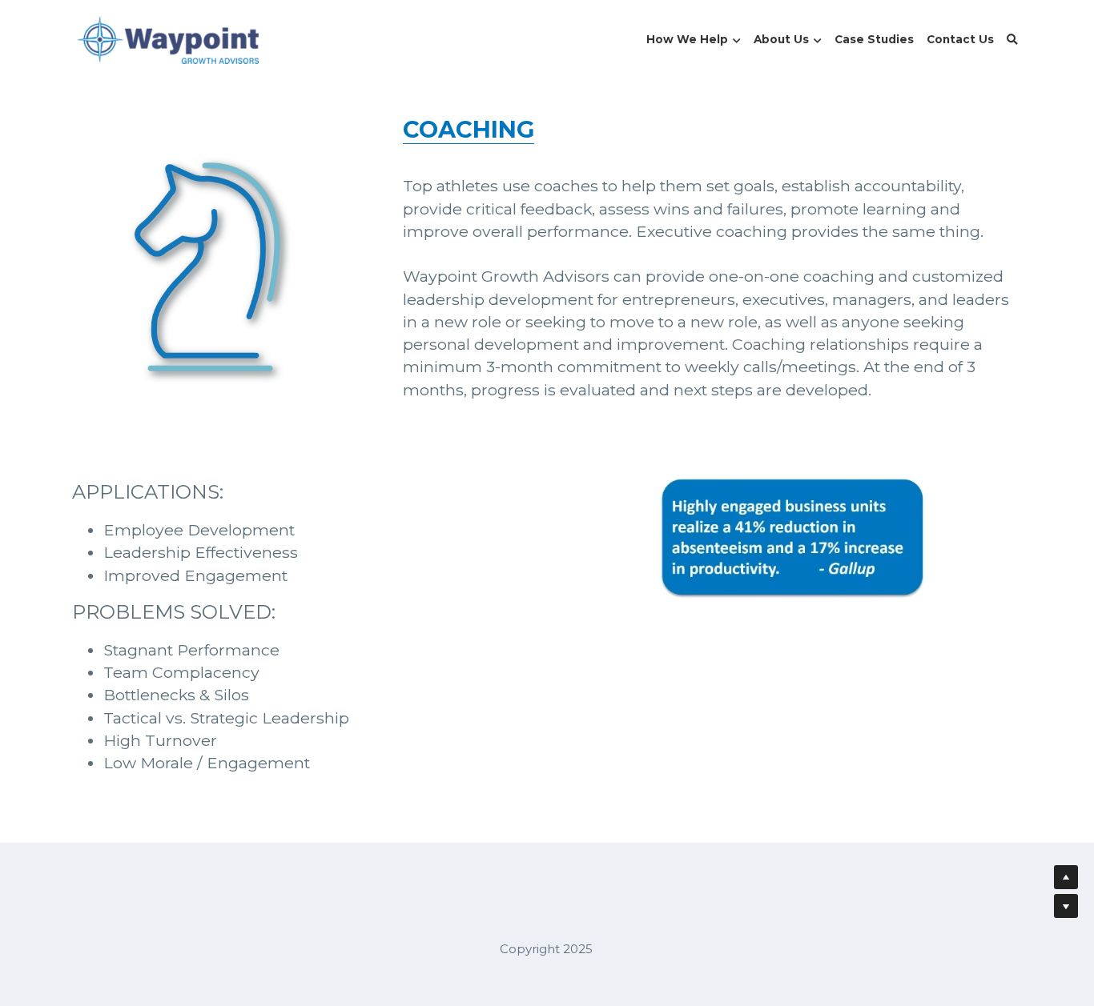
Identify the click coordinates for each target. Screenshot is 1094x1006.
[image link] (168, 39)
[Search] (1012, 40)
